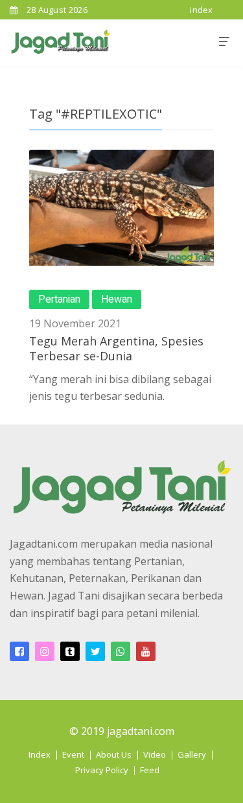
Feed (149, 770)
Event (73, 754)
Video (154, 754)
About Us (114, 754)
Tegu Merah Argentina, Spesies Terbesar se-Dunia (116, 348)
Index (40, 754)
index (201, 10)
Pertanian (59, 299)
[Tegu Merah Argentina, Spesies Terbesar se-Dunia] (121, 208)
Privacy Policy (101, 770)
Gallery (192, 754)
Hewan (116, 299)
